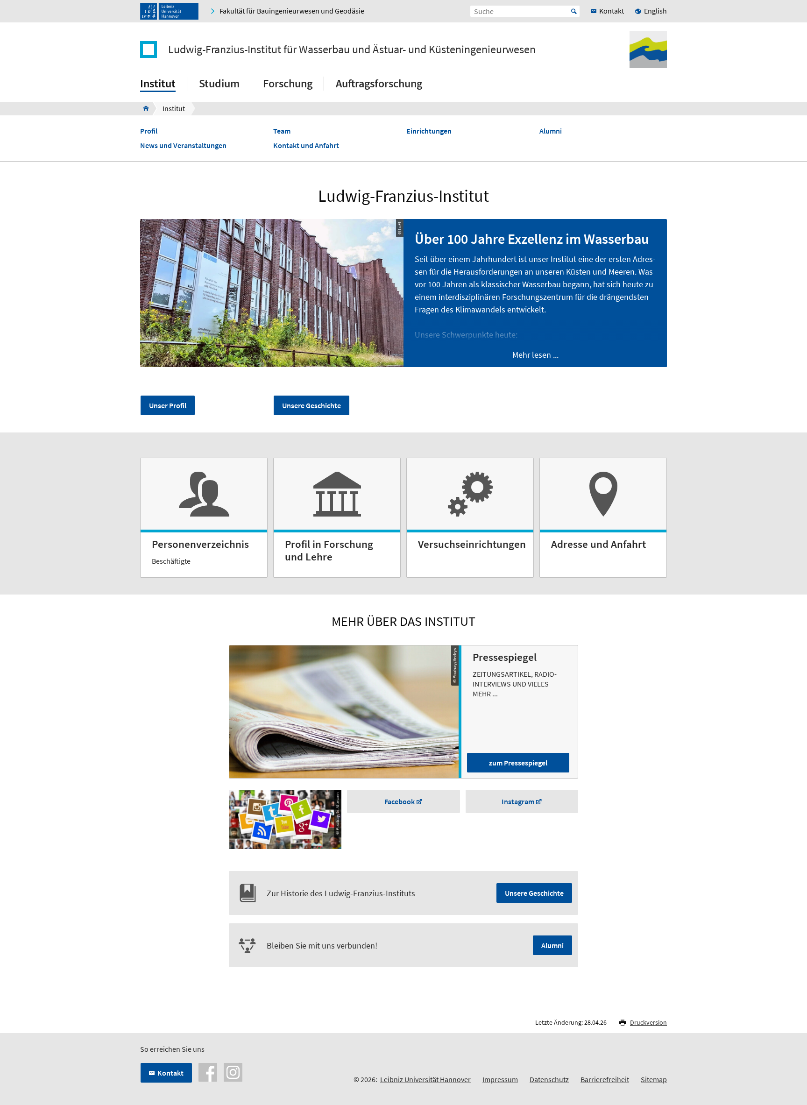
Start (574, 11)
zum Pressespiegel (518, 762)
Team (281, 131)
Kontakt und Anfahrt (306, 145)
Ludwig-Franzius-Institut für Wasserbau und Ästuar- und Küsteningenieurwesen (352, 49)
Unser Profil (167, 405)
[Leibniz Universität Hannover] (169, 11)
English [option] (655, 10)
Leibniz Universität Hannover (425, 1079)
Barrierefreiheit (604, 1079)
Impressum (500, 1079)
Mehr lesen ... (535, 354)
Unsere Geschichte (311, 405)
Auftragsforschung (379, 83)
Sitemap (654, 1079)
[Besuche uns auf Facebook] (208, 1071)
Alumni (550, 131)
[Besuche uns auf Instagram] (233, 1071)
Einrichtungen (429, 131)
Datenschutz (549, 1079)
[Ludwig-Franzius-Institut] (143, 108)
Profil (148, 131)
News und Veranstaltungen (183, 145)
